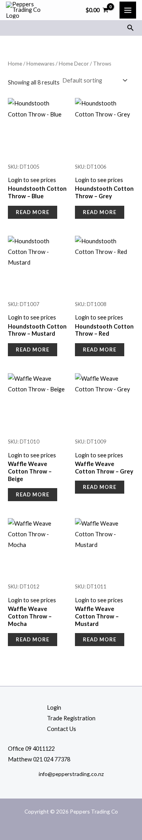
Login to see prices (32, 180)
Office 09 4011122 (31, 748)
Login (54, 707)
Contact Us (61, 728)
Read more (32, 212)
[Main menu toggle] (128, 10)
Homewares (40, 63)
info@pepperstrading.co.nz (71, 773)
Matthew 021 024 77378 (39, 759)
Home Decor (74, 63)
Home (15, 63)
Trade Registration (71, 718)
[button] (130, 28)
